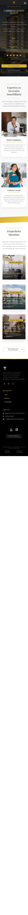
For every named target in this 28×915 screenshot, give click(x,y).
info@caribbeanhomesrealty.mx (15, 419)
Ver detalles (7, 276)
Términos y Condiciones (19, 451)
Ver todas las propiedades (13, 349)
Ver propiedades (14, 65)
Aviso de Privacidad (7, 451)
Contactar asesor (14, 70)
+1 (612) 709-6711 (9, 416)
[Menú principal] (25, 3)
